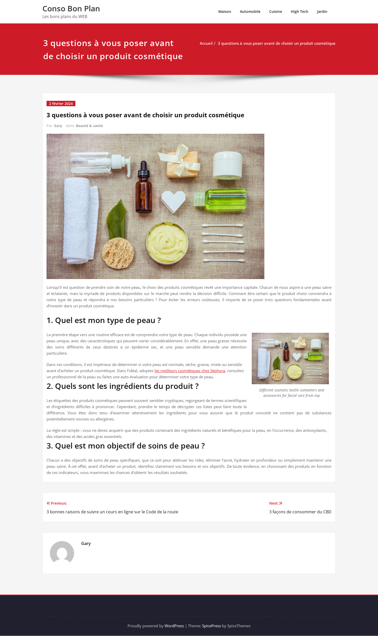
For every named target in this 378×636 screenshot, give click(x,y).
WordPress (174, 625)
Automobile (250, 11)
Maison (224, 11)
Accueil (206, 43)
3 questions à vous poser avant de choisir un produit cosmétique (277, 43)
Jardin (322, 11)
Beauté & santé (89, 125)
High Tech (299, 11)
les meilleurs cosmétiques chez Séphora (190, 370)
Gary (58, 125)
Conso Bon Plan (71, 8)
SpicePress (211, 625)
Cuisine (275, 11)
